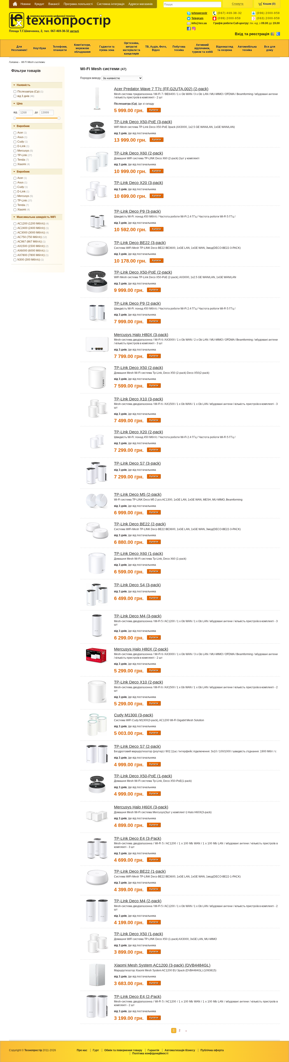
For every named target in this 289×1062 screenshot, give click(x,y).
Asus (22, 137)
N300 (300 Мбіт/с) (30, 259)
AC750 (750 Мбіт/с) (32, 237)
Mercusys (25, 150)
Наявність (23, 85)
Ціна (20, 103)
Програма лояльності (78, 4)
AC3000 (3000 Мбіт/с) (33, 232)
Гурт (96, 1050)
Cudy (22, 141)
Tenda (23, 159)
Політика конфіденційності (150, 1053)
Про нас (82, 1050)
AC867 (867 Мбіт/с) (31, 241)
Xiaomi (23, 164)
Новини (25, 4)
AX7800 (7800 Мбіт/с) (33, 255)
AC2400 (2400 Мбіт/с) (33, 228)
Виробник (23, 126)
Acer (22, 132)
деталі (74, 31)
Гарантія (153, 1050)
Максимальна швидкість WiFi (36, 217)
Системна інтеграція (110, 4)
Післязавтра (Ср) (30, 91)
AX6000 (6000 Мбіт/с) (33, 250)
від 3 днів (25, 96)
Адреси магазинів (140, 4)
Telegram (197, 18)
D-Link (23, 146)
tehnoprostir (199, 13)
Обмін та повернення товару (123, 1050)
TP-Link (24, 155)
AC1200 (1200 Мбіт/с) (33, 223)
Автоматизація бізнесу (180, 1050)
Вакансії (54, 4)
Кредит (39, 4)
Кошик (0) (269, 3)
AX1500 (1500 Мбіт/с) (33, 246)
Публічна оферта (212, 1050)
